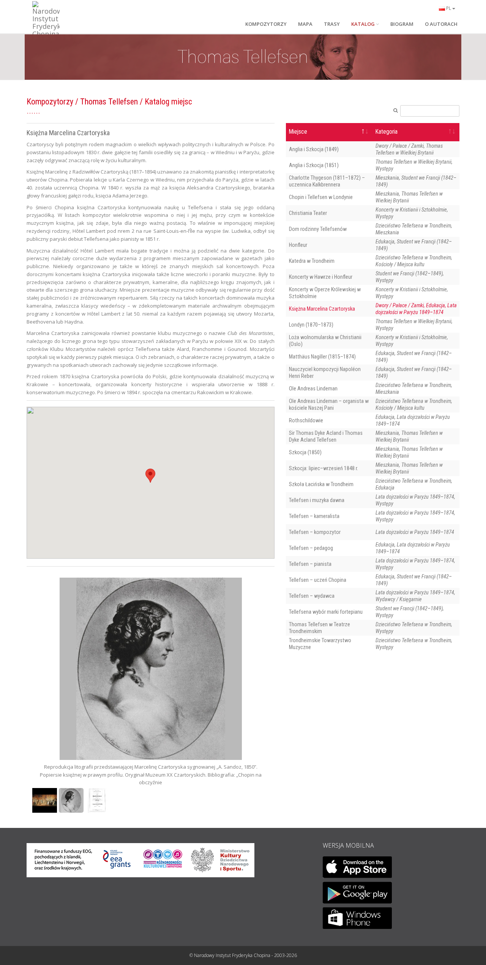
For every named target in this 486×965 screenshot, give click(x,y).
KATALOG (363, 24)
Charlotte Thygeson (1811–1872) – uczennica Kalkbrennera (327, 181)
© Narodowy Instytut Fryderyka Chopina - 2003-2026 (243, 955)
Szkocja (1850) (305, 452)
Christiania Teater (308, 213)
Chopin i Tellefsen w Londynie (321, 197)
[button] (150, 476)
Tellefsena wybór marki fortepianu (326, 612)
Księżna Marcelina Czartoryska (322, 309)
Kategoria (387, 131)
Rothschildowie (306, 420)
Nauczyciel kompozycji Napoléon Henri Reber (325, 372)
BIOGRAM (401, 24)
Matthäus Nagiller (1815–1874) (322, 357)
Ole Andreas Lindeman (313, 388)
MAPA (305, 24)
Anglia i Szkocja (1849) (314, 149)
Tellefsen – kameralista (314, 516)
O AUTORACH (441, 24)
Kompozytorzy (50, 101)
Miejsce (298, 131)
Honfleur (298, 245)
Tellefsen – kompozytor (315, 532)
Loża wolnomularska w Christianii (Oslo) (325, 340)
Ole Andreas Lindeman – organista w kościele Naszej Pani (329, 404)
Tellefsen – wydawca (312, 596)
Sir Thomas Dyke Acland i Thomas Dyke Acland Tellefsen (326, 436)
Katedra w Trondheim (312, 261)
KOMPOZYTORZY (266, 24)
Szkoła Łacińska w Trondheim (321, 484)
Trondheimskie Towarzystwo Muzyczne (320, 643)
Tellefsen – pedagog (311, 548)
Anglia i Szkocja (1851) (314, 165)
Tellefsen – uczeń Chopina (317, 580)
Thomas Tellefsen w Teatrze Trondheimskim (319, 627)
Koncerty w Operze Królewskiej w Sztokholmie (325, 292)
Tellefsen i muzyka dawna (316, 500)
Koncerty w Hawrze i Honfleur (320, 277)
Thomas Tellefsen (109, 101)
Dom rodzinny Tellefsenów (318, 229)
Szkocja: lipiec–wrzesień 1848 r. (323, 468)
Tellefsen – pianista (310, 564)
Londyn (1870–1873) (311, 325)
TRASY (332, 24)
